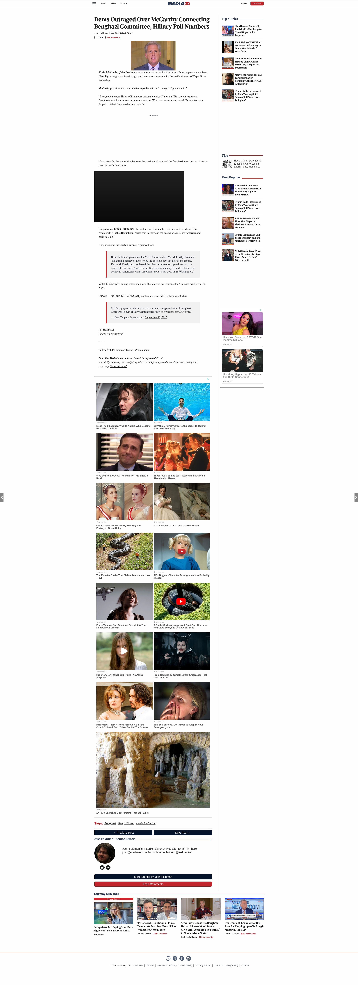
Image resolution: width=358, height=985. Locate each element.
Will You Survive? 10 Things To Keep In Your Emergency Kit (178, 726)
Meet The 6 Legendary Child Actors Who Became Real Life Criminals (123, 427)
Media (104, 4)
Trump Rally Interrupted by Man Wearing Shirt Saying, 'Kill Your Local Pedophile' (248, 95)
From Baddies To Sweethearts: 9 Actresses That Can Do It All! (180, 676)
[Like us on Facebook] (182, 958)
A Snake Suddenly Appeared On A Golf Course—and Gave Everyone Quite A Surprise (180, 626)
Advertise (161, 965)
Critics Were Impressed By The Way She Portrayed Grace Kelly (118, 526)
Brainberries (102, 423)
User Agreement (203, 965)
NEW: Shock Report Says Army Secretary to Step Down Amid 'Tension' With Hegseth (248, 255)
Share (100, 37)
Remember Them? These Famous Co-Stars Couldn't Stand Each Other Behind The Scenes (122, 726)
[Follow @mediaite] (175, 958)
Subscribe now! (118, 366)
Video (123, 4)
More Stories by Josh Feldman (153, 876)
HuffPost (108, 329)
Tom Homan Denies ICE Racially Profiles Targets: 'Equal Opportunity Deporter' (248, 30)
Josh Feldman (101, 33)
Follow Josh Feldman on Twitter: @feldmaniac (124, 350)
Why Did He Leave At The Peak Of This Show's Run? (122, 477)
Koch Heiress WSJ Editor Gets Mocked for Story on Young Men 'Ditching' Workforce (248, 47)
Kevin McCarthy (146, 823)
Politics (113, 4)
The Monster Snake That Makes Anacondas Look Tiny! (123, 576)
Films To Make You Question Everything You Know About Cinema (121, 626)
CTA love (158, 423)
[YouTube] (168, 958)
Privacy (173, 965)
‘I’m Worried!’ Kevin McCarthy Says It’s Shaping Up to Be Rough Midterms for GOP (244, 926)
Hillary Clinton (126, 823)
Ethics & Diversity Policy (226, 965)
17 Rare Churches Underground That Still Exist (122, 812)
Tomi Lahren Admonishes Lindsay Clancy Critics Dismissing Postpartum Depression (248, 63)
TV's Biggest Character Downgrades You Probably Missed (181, 576)
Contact (245, 965)
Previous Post (1, 497)
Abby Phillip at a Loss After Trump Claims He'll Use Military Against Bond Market (248, 190)
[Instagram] (189, 958)
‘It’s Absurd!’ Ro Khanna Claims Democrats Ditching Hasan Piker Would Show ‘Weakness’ (156, 926)
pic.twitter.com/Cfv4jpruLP (176, 311)
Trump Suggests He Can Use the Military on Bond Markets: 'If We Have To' (248, 237)
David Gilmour (144, 934)
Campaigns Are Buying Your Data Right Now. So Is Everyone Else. (113, 928)
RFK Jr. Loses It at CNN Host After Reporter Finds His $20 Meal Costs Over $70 (248, 223)
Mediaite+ (257, 3)
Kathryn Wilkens (189, 937)
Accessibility (186, 965)
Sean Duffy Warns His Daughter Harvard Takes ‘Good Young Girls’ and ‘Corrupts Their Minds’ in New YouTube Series (200, 928)
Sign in (244, 3)
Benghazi (110, 823)
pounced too (146, 245)
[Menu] (95, 3)
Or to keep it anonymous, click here (246, 165)
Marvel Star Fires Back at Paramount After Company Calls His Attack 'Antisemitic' (248, 79)
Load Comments (153, 884)
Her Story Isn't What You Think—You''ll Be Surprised (119, 676)
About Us (138, 965)
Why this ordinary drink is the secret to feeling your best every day (180, 427)
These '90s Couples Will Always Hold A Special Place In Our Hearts (179, 477)
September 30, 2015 (156, 317)
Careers (150, 965)
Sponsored (99, 934)
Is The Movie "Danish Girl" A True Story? (176, 525)
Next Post (356, 497)
